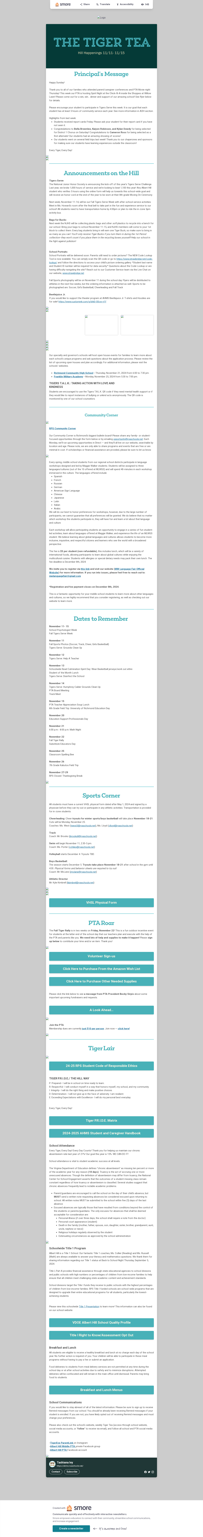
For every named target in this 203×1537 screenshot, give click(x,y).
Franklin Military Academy (68, 376)
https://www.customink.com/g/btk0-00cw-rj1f (82, 301)
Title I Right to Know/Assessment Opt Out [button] (101, 1335)
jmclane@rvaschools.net (83, 871)
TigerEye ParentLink (61, 1442)
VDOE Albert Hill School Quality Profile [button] (101, 1322)
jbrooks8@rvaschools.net (83, 836)
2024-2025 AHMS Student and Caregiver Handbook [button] (101, 1133)
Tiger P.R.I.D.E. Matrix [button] (101, 1120)
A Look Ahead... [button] (101, 1010)
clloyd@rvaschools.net (120, 825)
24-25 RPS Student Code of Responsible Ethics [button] (101, 1066)
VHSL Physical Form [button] (101, 902)
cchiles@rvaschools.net (81, 847)
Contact (56, 1471)
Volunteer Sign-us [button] (101, 956)
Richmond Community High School (73, 373)
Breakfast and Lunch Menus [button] (101, 1390)
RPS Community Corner (62, 428)
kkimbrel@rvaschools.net (80, 882)
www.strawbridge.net (73, 273)
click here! (124, 1028)
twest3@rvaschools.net (83, 825)
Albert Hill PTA (58, 1450)
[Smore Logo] (63, 4)
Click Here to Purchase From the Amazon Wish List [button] (101, 969)
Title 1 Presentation (89, 1306)
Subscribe (72, 1471)
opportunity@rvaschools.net (128, 439)
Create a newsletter (71, 1528)
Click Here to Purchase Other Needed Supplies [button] (101, 981)
